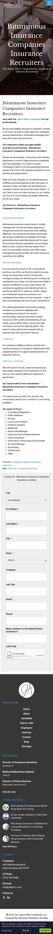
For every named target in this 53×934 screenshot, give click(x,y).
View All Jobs (9, 792)
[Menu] (49, 3)
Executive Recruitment (13, 218)
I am (8, 493)
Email (9, 599)
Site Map (43, 918)
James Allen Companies (29, 119)
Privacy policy (7, 930)
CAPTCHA (11, 646)
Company (11, 569)
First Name (12, 509)
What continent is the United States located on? (24, 630)
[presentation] (25, 654)
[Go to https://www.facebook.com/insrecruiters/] (4, 897)
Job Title (10, 584)
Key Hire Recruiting (12, 262)
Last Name (12, 523)
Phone (9, 614)
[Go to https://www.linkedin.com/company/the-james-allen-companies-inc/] (8, 897)
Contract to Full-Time (13, 361)
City (9, 538)
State (10, 553)
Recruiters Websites (28, 918)
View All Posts (10, 846)
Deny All (26, 930)
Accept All (45, 930)
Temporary (8, 339)
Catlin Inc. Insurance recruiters (22, 468)
